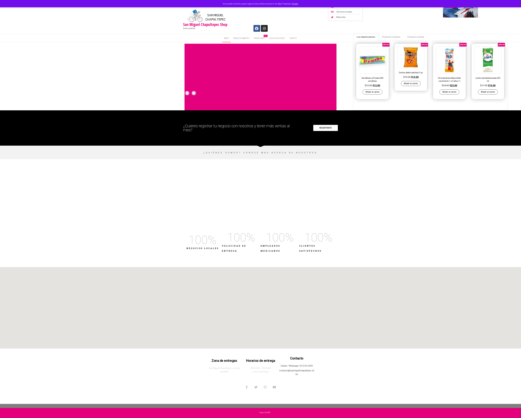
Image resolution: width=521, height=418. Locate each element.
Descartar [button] (295, 3)
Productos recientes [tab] (391, 37)
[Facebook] (256, 28)
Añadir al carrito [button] (372, 92)
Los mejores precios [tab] (366, 37)
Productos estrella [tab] (415, 37)
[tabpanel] (430, 75)
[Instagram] (264, 28)
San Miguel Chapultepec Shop (205, 24)
